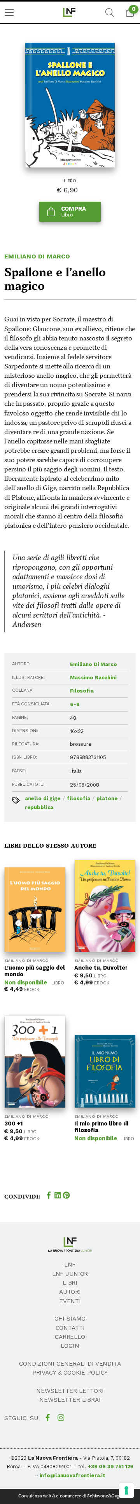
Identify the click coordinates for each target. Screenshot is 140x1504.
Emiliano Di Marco (37, 256)
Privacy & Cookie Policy (70, 1372)
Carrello (70, 1336)
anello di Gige (43, 798)
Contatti (70, 1327)
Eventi (70, 1301)
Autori (70, 1291)
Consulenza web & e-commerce (49, 1496)
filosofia (78, 798)
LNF (70, 1264)
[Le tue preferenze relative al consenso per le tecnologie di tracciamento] (126, 1490)
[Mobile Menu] (9, 12)
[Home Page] (70, 12)
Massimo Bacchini (93, 677)
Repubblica (39, 807)
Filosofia (82, 690)
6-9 (75, 704)
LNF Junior (70, 1273)
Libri (70, 1282)
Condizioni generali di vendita (70, 1363)
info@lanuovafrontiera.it (72, 1475)
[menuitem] (9, 12)
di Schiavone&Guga (102, 1496)
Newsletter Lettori (69, 1390)
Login (70, 1345)
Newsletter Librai (69, 1399)
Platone (106, 798)
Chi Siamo (70, 1318)
